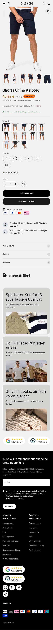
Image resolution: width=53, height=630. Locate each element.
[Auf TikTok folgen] (5, 594)
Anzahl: (5, 179)
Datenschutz (34, 532)
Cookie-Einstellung (36, 545)
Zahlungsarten (8, 536)
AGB (31, 536)
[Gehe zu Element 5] (39, 79)
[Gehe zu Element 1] (6, 79)
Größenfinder (8, 528)
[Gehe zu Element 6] (47, 79)
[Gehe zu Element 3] (22, 79)
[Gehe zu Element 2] (14, 79)
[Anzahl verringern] (6, 184)
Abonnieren (9, 506)
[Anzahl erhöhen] (15, 184)
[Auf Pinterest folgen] (12, 587)
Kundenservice (8, 523)
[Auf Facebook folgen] (19, 587)
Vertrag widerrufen (10, 559)
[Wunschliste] (44, 3)
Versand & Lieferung (10, 541)
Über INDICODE (35, 523)
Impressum (33, 528)
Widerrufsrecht (35, 541)
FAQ (4, 532)
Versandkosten (15, 100)
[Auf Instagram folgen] (5, 587)
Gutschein (7, 554)
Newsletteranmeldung (11, 550)
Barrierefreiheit (35, 550)
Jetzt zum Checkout (26, 201)
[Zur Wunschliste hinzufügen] (23, 184)
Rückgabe (6, 545)
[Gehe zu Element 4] (30, 79)
